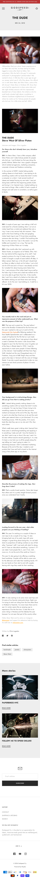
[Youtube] (20, 854)
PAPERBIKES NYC (10, 702)
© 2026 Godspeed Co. (20, 863)
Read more (6, 708)
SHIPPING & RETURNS (9, 815)
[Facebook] (14, 854)
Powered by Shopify (20, 867)
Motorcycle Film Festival (10, 332)
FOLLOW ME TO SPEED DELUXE (16, 740)
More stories (8, 670)
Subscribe (20, 783)
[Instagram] (25, 854)
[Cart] (36, 8)
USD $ (18, 846)
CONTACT (5, 812)
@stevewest (5, 620)
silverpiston (27, 649)
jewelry (17, 649)
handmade (7, 649)
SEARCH (5, 819)
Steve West (7, 654)
